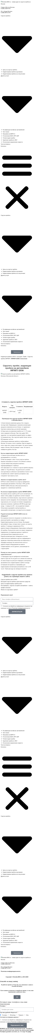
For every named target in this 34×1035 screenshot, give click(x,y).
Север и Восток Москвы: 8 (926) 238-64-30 (8, 7)
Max (27, 1015)
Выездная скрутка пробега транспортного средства (15, 581)
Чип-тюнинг (6, 132)
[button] (17, 181)
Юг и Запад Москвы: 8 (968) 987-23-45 (6, 11)
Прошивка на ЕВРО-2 (9, 134)
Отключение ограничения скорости (13, 142)
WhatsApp (13, 1015)
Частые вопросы (5, 144)
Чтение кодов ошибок (9, 138)
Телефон (3, 1006)
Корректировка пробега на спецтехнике (14, 74)
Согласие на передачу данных (9, 1017)
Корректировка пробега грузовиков (12, 72)
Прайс (25, 356)
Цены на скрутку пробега (10, 70)
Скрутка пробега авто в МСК (9, 579)
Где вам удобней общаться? (9, 1012)
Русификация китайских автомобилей (13, 130)
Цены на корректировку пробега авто (11, 583)
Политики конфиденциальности (21, 608)
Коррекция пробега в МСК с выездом (11, 356)
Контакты (3, 146)
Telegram (20, 1015)
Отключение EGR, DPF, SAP (11, 136)
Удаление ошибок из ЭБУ (10, 140)
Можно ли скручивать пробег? (9, 589)
